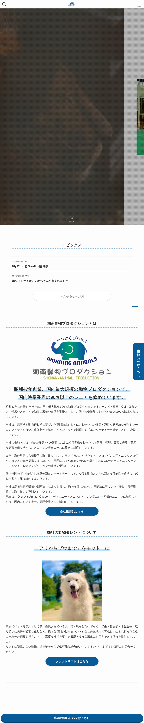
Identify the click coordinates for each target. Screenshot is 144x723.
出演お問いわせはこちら (139, 361)
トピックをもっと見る (72, 296)
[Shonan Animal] (72, 4)
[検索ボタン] (4, 4)
